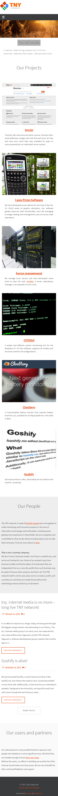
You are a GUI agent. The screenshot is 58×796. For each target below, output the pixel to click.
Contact (22, 791)
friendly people (32, 528)
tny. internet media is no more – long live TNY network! (28, 609)
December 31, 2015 (13, 671)
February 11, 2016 (12, 618)
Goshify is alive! (14, 664)
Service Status (33, 791)
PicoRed (30, 286)
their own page (32, 760)
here (37, 547)
